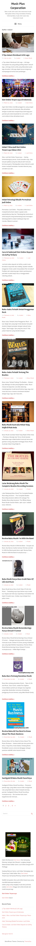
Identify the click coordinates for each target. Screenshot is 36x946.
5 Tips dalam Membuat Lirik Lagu (15, 55)
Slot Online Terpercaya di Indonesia (16, 100)
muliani (18, 58)
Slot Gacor (17, 860)
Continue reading (7, 76)
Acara (26, 58)
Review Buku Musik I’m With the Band (18, 538)
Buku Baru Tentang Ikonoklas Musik (17, 676)
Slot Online (29, 103)
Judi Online (29, 153)
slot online (9, 887)
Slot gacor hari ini (7, 934)
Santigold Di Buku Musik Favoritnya (17, 778)
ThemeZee (27, 941)
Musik (30, 58)
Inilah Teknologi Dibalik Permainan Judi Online (16, 921)
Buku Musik (30, 378)
